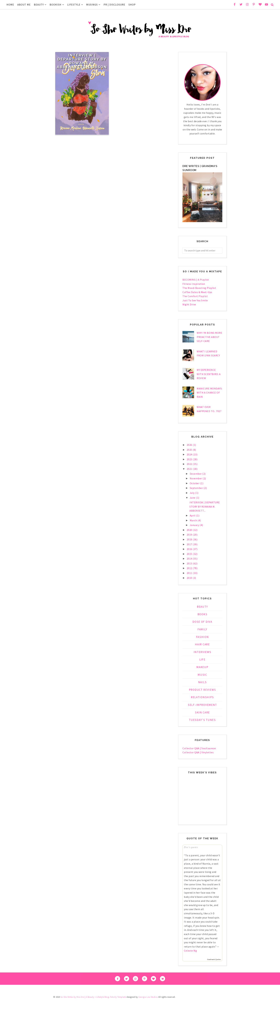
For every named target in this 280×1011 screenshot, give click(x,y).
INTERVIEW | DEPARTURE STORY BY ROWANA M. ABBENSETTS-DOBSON (82, 61)
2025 (190, 449)
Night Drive (189, 304)
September (197, 488)
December (196, 473)
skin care (202, 712)
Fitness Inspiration (193, 283)
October (195, 483)
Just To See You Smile (195, 300)
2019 (190, 534)
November (196, 478)
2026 (190, 444)
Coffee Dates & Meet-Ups (197, 292)
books (202, 614)
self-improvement (202, 705)
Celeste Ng (190, 950)
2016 (190, 549)
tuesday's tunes (202, 720)
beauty (202, 606)
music (202, 674)
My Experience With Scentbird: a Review (209, 374)
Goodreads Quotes (214, 959)
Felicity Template (118, 997)
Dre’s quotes (191, 847)
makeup (202, 667)
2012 (190, 568)
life (202, 659)
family (202, 629)
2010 (190, 577)
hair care (202, 644)
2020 (190, 529)
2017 (190, 544)
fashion (202, 637)
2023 (190, 459)
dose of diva (202, 622)
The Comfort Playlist (195, 296)
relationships (202, 697)
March (194, 520)
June (193, 497)
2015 (190, 553)
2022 (190, 464)
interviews (202, 652)
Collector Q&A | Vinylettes (198, 752)
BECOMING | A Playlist (195, 279)
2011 (190, 573)
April (193, 515)
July (192, 492)
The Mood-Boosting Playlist (199, 287)
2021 (190, 468)
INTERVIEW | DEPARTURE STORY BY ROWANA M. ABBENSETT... (204, 506)
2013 (190, 563)
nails (202, 682)
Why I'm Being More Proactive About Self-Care (209, 337)
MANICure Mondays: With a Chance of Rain (209, 392)
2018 (190, 539)
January (195, 525)
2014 (190, 558)
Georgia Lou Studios (148, 997)
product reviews (202, 690)
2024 (190, 454)
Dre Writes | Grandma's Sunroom (199, 168)
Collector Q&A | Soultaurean (199, 748)
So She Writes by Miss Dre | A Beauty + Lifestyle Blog (85, 997)
